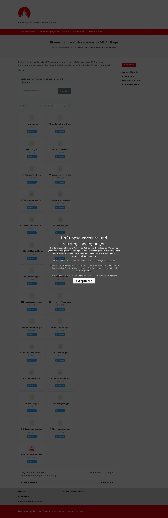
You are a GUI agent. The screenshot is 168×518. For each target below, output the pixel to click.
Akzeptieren (84, 281)
